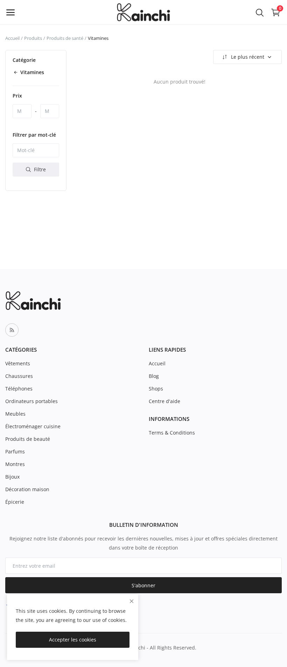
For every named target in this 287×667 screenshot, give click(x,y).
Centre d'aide (164, 401)
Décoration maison (27, 489)
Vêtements (17, 363)
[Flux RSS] (12, 330)
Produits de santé (65, 38)
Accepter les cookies (72, 639)
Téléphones (19, 388)
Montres (15, 464)
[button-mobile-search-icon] (260, 12)
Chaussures (19, 376)
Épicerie (14, 502)
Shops (156, 388)
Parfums (15, 451)
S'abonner (143, 585)
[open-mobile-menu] (10, 12)
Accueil (12, 38)
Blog (154, 376)
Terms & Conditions (172, 432)
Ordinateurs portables (31, 401)
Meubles (15, 413)
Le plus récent (247, 56)
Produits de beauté (27, 439)
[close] (131, 601)
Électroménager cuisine (33, 426)
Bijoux (12, 476)
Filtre (39, 169)
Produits (33, 38)
